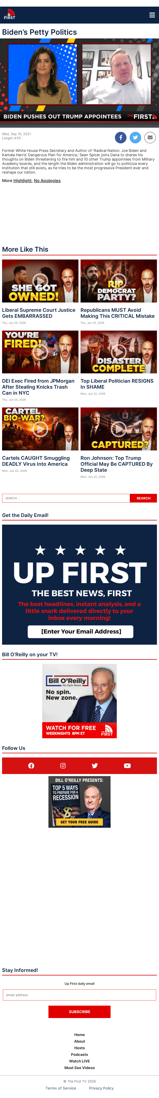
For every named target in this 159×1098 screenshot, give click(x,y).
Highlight (22, 180)
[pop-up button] (145, 121)
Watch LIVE (79, 1061)
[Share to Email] (150, 137)
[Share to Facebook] (120, 137)
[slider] (79, 114)
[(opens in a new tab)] (31, 765)
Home (79, 1035)
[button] (6, 121)
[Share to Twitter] (135, 137)
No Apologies (47, 180)
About (79, 1041)
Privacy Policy (101, 1088)
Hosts (79, 1048)
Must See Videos (79, 1068)
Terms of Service (61, 1088)
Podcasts (79, 1054)
